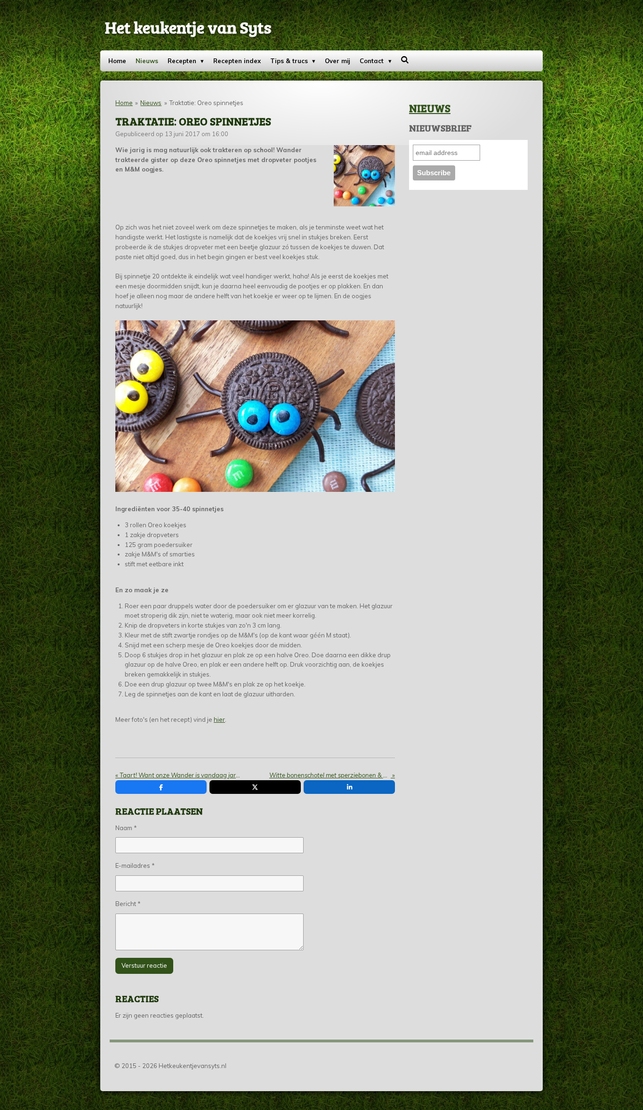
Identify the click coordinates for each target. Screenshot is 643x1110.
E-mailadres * (135, 865)
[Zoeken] (405, 59)
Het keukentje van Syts (188, 27)
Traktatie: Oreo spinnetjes (206, 102)
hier (219, 719)
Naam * (126, 828)
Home (124, 102)
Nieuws (150, 102)
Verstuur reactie (144, 965)
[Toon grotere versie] (364, 176)
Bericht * (128, 903)
